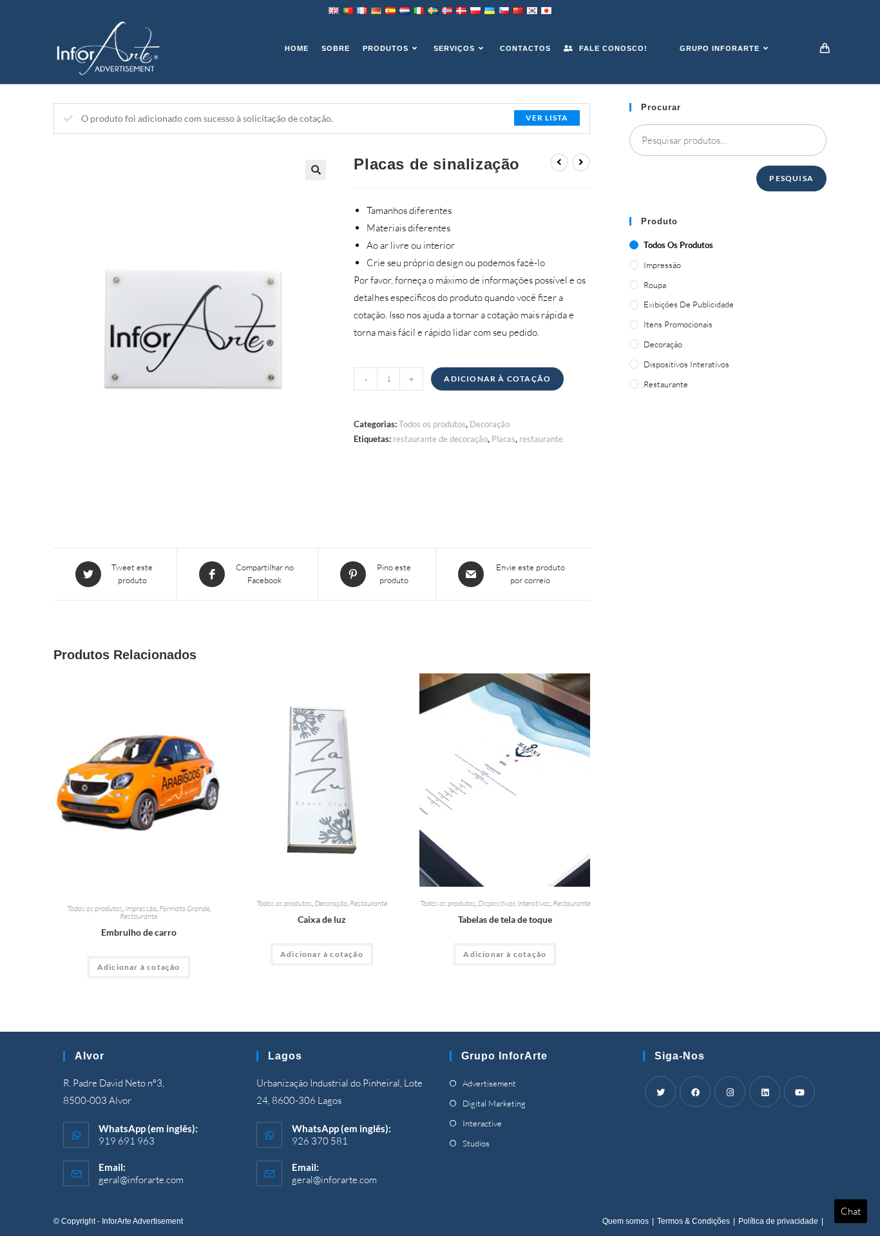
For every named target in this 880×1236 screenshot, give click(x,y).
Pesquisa (791, 178)
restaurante (541, 439)
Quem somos (625, 1221)
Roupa (655, 285)
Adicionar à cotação (497, 378)
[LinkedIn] (764, 1091)
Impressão (141, 908)
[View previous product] (559, 162)
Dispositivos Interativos (514, 903)
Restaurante (138, 916)
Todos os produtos (432, 424)
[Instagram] (729, 1091)
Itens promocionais (678, 324)
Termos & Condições (693, 1221)
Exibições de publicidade (689, 304)
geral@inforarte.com (141, 1179)
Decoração (490, 424)
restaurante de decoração (440, 439)
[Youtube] (799, 1091)
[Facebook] (695, 1091)
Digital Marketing (494, 1103)
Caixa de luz (322, 919)
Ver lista (547, 117)
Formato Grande (184, 908)
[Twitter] (660, 1091)
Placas (503, 439)
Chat (851, 1211)
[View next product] (581, 162)
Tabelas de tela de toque (505, 919)
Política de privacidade (778, 1221)
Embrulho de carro (139, 932)
